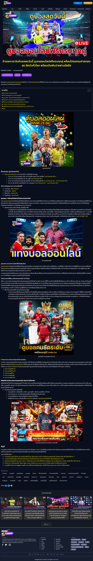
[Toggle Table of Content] (88, 90)
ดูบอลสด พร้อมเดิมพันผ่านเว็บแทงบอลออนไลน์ (16, 98)
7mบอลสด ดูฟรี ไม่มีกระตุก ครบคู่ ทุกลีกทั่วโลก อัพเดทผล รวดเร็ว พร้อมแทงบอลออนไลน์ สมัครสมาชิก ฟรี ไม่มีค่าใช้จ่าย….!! (39, 456)
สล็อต (27, 9)
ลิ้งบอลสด (51, 477)
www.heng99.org (10, 377)
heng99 (38, 281)
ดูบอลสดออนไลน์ (8, 201)
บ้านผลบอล (73, 9)
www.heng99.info (10, 369)
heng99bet (4, 449)
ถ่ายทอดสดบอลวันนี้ (43, 398)
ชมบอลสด (71, 285)
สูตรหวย (64, 477)
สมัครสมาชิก (88, 3)
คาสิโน (19, 9)
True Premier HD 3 (36, 179)
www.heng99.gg (9, 375)
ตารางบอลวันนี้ (75, 544)
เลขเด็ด (26, 481)
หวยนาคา (71, 477)
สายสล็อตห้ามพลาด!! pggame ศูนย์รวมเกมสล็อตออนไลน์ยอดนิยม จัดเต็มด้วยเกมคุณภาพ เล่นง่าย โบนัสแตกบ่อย (37, 465)
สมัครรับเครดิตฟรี (7, 75)
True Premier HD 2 (62, 181)
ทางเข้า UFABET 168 (81, 216)
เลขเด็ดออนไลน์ (53, 481)
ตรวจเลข (63, 473)
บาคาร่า (35, 9)
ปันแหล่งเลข (43, 477)
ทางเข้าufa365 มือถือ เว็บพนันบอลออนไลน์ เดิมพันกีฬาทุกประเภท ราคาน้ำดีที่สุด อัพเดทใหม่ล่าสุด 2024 (34, 459)
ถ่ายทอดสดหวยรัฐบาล (77, 547)
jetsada (28, 473)
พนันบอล (58, 9)
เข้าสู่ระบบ (78, 3)
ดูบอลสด (17, 75)
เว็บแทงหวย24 (63, 481)
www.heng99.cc (9, 373)
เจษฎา (19, 481)
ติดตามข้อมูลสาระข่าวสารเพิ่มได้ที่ (12, 95)
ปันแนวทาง (34, 477)
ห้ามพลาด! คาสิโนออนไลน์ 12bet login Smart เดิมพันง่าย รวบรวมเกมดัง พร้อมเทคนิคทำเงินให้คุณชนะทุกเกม (36, 463)
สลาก (58, 477)
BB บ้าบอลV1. (15, 189)
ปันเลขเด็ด (26, 477)
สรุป (4, 108)
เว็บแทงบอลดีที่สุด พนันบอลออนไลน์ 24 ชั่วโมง (16, 102)
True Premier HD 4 (50, 176)
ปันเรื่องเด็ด (11, 477)
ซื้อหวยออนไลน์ (42, 473)
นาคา (3, 477)
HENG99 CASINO (6, 70)
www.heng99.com (10, 371)
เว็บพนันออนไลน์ (36, 82)
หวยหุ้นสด (4, 481)
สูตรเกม (88, 9)
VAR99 (3, 362)
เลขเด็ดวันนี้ (43, 481)
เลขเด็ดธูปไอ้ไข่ (34, 481)
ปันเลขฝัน (18, 477)
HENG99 (4, 9)
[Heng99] (37, 3)
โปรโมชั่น (50, 9)
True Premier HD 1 (49, 181)
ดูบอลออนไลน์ (5, 266)
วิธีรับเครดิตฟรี (26, 75)
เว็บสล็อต (25, 383)
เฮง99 (83, 540)
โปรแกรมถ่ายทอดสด (11, 174)
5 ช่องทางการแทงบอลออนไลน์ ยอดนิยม (14, 104)
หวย (12, 9)
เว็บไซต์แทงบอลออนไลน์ (16, 364)
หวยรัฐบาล (79, 477)
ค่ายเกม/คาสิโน (80, 9)
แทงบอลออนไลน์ (18, 70)
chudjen (4, 473)
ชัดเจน (34, 473)
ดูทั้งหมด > (46, 524)
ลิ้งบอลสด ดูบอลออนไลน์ (10, 93)
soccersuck (14, 193)
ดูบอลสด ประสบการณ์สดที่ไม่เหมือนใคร (14, 100)
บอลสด (65, 9)
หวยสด (86, 477)
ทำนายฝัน (83, 473)
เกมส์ (42, 9)
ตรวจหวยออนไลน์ (53, 473)
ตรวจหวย (74, 542)
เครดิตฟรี (29, 398)
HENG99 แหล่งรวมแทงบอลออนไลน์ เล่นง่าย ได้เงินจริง (18, 106)
